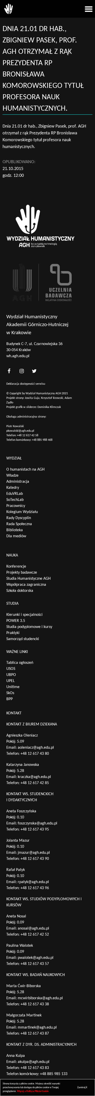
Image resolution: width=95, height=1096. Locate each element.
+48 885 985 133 (53, 1074)
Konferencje (16, 567)
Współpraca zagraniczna (26, 585)
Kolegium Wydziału (22, 512)
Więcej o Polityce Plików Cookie (33, 1091)
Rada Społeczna (19, 524)
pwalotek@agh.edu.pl (35, 958)
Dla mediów (16, 536)
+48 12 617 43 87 (35, 1034)
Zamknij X (82, 1087)
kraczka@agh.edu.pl (34, 777)
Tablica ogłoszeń (19, 663)
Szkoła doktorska (19, 591)
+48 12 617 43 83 (35, 1068)
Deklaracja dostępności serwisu (25, 383)
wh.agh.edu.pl (17, 356)
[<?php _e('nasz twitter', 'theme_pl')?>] (34, 371)
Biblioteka (14, 530)
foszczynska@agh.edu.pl (37, 823)
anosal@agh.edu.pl (33, 929)
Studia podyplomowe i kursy (29, 627)
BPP (9, 699)
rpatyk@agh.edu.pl (33, 882)
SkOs (10, 693)
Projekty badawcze (21, 573)
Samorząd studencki (22, 639)
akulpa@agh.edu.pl (33, 1062)
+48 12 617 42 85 (35, 783)
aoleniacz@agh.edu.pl (36, 748)
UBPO (11, 675)
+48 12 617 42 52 (35, 935)
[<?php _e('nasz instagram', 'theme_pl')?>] (21, 371)
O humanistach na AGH (25, 470)
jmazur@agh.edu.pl (34, 853)
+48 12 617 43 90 (35, 859)
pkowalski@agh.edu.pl (20, 430)
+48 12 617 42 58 (27, 435)
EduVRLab (14, 494)
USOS (10, 669)
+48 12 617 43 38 (35, 1004)
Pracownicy (15, 506)
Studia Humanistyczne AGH (28, 579)
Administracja (17, 482)
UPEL (10, 681)
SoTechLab (15, 500)
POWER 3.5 (15, 621)
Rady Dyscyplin (18, 518)
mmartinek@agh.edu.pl (37, 1028)
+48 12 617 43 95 (35, 829)
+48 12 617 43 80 (35, 754)
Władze (12, 476)
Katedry (12, 488)
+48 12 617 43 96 (35, 888)
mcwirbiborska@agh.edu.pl (40, 998)
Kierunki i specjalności (24, 615)
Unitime (13, 687)
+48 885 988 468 (42, 440)
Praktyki (13, 633)
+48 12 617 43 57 (35, 964)
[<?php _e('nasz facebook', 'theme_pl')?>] (9, 371)
